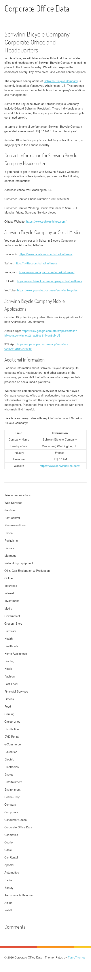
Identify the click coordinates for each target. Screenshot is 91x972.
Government (12, 616)
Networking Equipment (18, 563)
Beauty (8, 887)
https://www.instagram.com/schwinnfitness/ (46, 272)
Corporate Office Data (36, 8)
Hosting (9, 661)
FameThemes (76, 957)
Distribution (11, 729)
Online (8, 578)
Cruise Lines (12, 721)
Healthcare (11, 646)
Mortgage (10, 555)
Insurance (10, 585)
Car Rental (11, 857)
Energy (8, 774)
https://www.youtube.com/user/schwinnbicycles (47, 290)
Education (10, 752)
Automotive (11, 872)
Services (10, 510)
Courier (8, 842)
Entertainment (13, 782)
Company (10, 804)
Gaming (9, 714)
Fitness (9, 699)
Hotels (8, 668)
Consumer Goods (15, 820)
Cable (8, 850)
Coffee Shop (12, 797)
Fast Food (10, 684)
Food (7, 706)
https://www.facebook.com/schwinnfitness (45, 254)
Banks (8, 880)
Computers (11, 812)
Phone (8, 533)
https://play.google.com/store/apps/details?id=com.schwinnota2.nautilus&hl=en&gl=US (40, 333)
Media (8, 608)
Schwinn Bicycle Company (61, 81)
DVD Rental (11, 736)
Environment (12, 789)
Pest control (12, 518)
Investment (11, 601)
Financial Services (16, 691)
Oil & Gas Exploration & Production (27, 570)
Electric (9, 759)
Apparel (9, 865)
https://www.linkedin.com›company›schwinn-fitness (49, 281)
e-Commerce (12, 744)
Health (8, 638)
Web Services (13, 502)
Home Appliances (15, 653)
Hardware (10, 631)
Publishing (11, 540)
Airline (8, 903)
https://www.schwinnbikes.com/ (46, 221)
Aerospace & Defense (18, 895)
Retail (8, 910)
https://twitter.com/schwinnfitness (36, 263)
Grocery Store (13, 623)
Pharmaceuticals (15, 525)
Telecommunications (17, 495)
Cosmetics (11, 835)
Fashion (9, 676)
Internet (9, 593)
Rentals (9, 548)
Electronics (11, 767)
